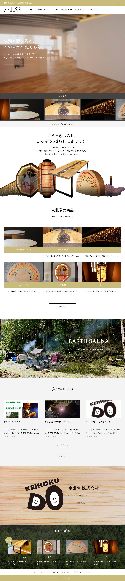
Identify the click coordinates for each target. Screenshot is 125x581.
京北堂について (43, 10)
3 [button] (64, 90)
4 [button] (66, 90)
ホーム (32, 10)
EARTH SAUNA (66, 10)
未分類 (14, 436)
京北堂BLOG (79, 10)
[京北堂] (12, 10)
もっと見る (62, 306)
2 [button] (61, 90)
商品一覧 (55, 10)
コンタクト (91, 10)
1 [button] (58, 90)
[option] (62, 53)
